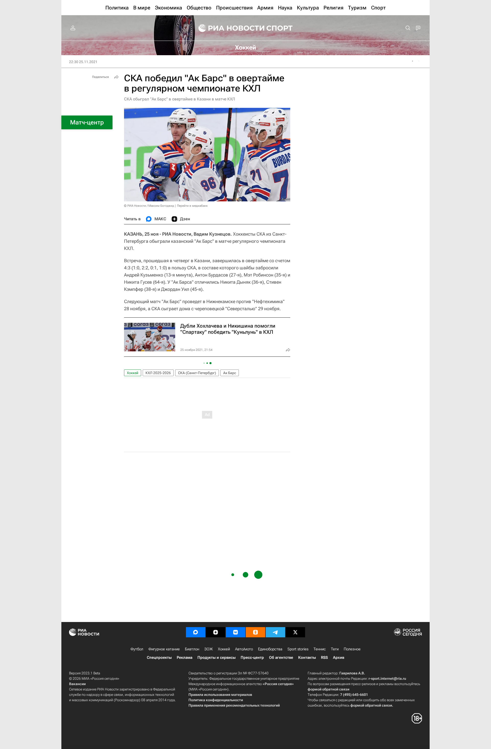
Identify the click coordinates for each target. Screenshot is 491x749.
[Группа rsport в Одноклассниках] (255, 632)
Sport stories (297, 649)
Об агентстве (281, 657)
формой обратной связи (328, 689)
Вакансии (77, 684)
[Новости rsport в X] (295, 632)
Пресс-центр (252, 657)
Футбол (136, 649)
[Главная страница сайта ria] (228, 28)
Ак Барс (229, 373)
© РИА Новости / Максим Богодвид (149, 206)
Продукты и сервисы (216, 657)
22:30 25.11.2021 (83, 62)
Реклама (184, 657)
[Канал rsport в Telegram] (275, 632)
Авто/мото (244, 649)
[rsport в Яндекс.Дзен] (215, 632)
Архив (338, 657)
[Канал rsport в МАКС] (195, 632)
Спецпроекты (159, 657)
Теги (335, 649)
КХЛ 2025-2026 (158, 373)
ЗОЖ (208, 649)
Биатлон (192, 649)
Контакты (307, 657)
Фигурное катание (164, 649)
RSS (324, 657)
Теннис (320, 649)
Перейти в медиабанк (192, 206)
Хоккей (132, 373)
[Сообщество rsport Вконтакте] (235, 632)
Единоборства (270, 649)
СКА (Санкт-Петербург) (197, 373)
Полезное (352, 649)
